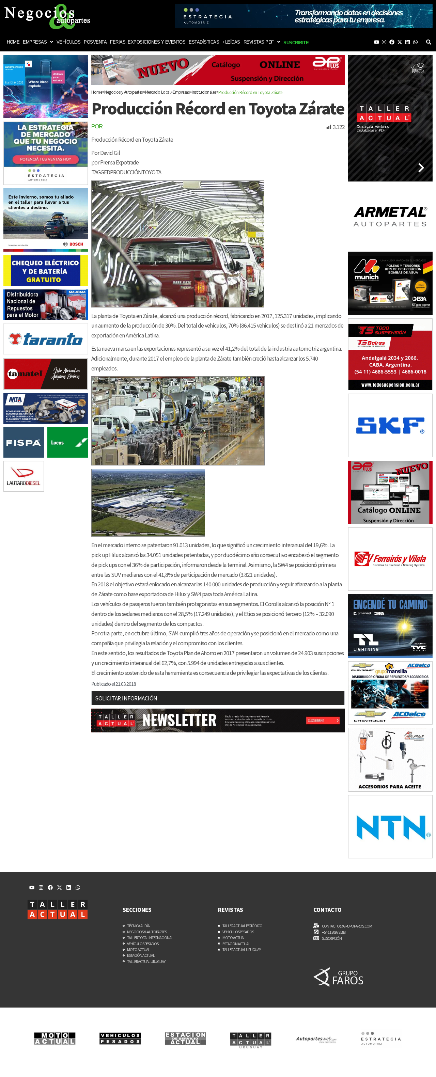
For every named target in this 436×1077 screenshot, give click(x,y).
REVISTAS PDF (259, 42)
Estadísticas (204, 42)
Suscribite (296, 43)
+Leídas (231, 42)
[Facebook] (391, 42)
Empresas (35, 42)
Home (13, 42)
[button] (38, 42)
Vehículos (69, 42)
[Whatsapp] (415, 42)
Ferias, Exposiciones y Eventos (147, 42)
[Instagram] (384, 42)
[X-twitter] (399, 42)
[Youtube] (376, 42)
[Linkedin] (407, 42)
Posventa (95, 42)
